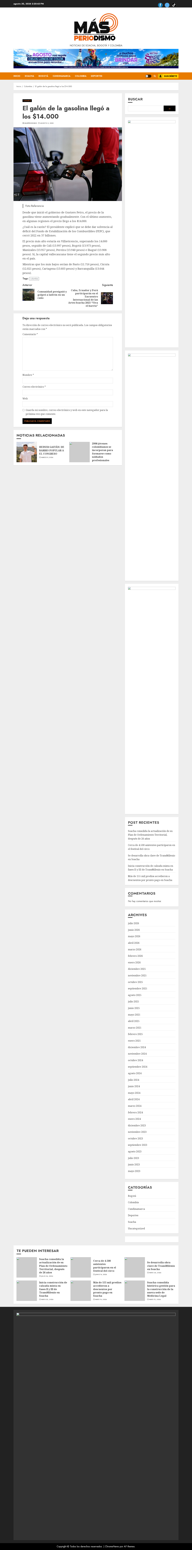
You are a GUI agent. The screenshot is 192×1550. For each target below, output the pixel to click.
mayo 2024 (134, 1092)
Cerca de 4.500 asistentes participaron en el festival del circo (104, 1265)
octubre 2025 (135, 982)
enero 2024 (134, 1119)
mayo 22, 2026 (47, 1299)
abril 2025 (134, 1021)
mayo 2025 (134, 1014)
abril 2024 (134, 1099)
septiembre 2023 (137, 1145)
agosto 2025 (134, 995)
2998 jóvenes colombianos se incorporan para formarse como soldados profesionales (102, 452)
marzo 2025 (134, 1027)
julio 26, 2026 (47, 1276)
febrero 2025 (135, 1034)
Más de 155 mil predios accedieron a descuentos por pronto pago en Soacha (107, 1289)
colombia (34, 278)
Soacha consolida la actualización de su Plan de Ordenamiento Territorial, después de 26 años (150, 834)
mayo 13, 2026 (155, 1299)
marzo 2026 (134, 949)
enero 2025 (134, 1040)
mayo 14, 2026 (101, 1299)
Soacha (29, 75)
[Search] (155, 76)
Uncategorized (136, 1228)
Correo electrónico (34, 386)
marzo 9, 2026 (47, 457)
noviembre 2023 (137, 1132)
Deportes (96, 75)
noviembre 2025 (137, 975)
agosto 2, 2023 (47, 123)
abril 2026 (134, 943)
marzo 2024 (134, 1106)
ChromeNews (112, 1546)
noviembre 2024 (137, 1053)
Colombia (80, 75)
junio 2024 (134, 1086)
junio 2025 (134, 1008)
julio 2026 (133, 923)
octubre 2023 (135, 1138)
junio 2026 (134, 929)
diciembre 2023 (137, 1125)
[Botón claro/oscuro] (148, 76)
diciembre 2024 (137, 1047)
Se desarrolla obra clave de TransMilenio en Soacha (161, 1266)
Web (25, 398)
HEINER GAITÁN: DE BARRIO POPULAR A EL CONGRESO (51, 450)
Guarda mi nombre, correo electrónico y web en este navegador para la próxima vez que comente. (67, 412)
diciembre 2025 (137, 969)
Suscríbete (170, 76)
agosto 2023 (134, 1151)
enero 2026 (134, 962)
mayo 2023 (134, 1171)
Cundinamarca (61, 75)
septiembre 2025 (137, 988)
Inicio (17, 75)
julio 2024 (133, 1079)
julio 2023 (133, 1158)
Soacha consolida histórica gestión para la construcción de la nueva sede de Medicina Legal (161, 1289)
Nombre (28, 375)
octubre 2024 (135, 1060)
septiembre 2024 (137, 1066)
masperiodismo (30, 123)
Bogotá (43, 75)
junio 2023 (134, 1164)
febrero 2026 (135, 956)
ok (170, 108)
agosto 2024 (134, 1073)
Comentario (30, 334)
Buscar (135, 99)
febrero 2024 (135, 1112)
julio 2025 (133, 1001)
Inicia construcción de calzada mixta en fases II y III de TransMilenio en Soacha (150, 867)
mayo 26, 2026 (155, 1273)
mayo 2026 (134, 936)
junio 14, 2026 (101, 1274)
